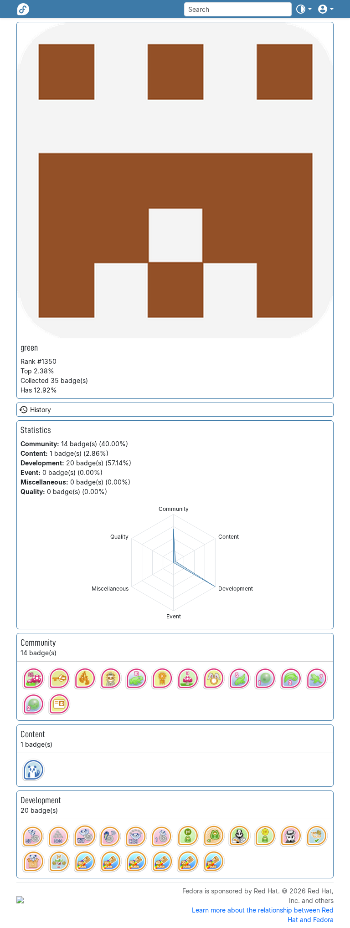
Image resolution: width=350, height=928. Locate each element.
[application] (173, 562)
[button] (303, 9)
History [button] (40, 409)
